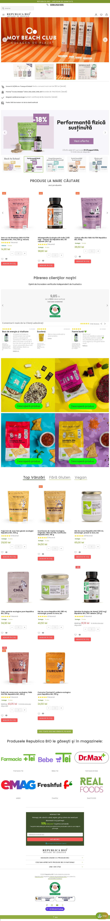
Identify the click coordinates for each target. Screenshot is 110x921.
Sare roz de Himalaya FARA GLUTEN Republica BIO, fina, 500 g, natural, (15, 238)
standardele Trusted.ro (55, 878)
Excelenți (41, 331)
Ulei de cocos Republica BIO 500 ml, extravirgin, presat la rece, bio (89, 532)
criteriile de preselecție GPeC (58, 876)
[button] (2, 259)
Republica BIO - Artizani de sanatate (55, 1)
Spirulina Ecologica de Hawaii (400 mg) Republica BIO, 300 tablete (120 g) (6, 346)
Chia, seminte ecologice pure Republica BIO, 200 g (17, 612)
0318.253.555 (57, 5)
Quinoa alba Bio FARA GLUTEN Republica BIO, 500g (91, 238)
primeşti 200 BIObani (56, 843)
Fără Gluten (60, 477)
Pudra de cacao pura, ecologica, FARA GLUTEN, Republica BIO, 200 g (16, 693)
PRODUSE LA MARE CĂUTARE (55, 182)
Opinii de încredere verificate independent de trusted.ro (55, 284)
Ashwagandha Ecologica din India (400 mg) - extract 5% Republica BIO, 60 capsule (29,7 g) (54, 239)
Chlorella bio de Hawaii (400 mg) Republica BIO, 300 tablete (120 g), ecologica (76, 346)
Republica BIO (19, 14)
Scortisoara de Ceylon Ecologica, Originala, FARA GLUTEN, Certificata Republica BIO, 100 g (52, 533)
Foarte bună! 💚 (79, 331)
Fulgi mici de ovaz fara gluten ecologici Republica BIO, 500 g (41, 346)
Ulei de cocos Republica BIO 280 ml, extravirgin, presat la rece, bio (52, 612)
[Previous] (4, 39)
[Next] (105, 39)
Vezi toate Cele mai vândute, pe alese (55, 731)
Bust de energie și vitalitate (15, 331)
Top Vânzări (34, 477)
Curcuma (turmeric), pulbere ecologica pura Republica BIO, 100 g (54, 693)
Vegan (81, 477)
